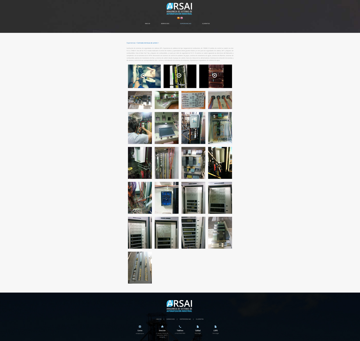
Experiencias (185, 23)
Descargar (198, 333)
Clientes (206, 23)
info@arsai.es (140, 333)
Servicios (165, 23)
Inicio (147, 23)
